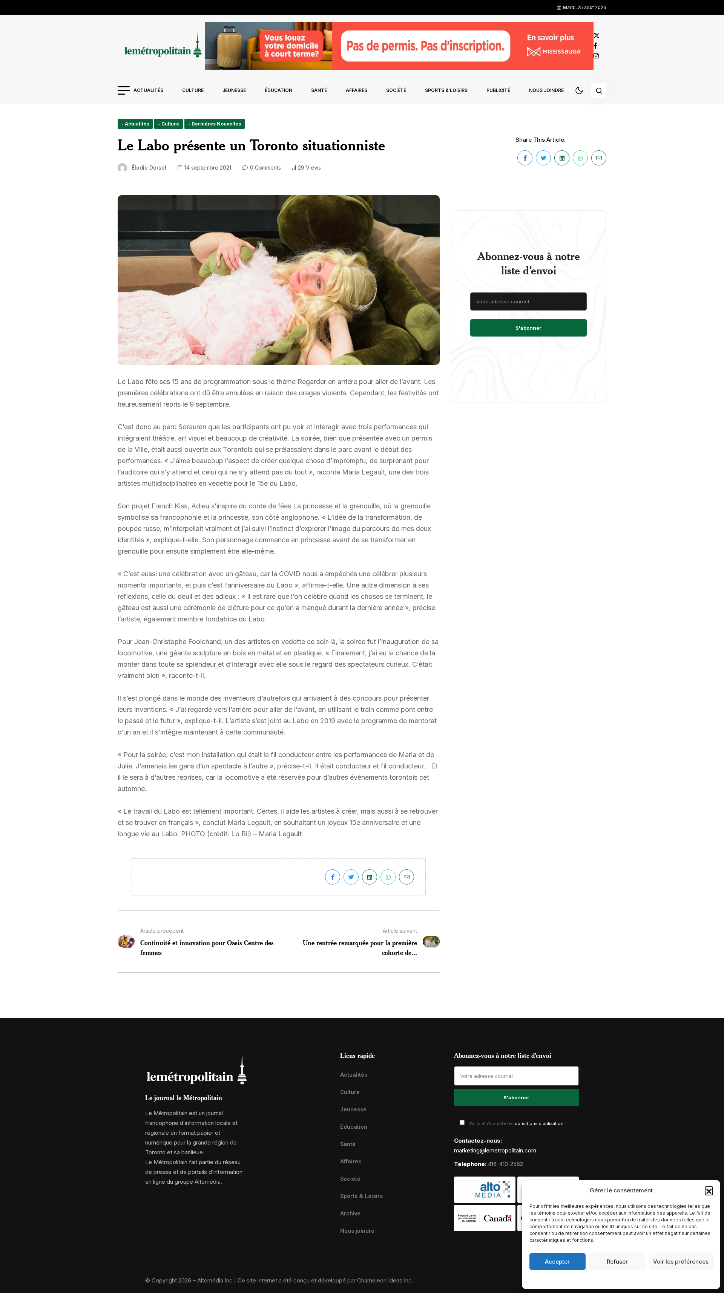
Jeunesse (234, 90)
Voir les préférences (681, 1261)
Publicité (498, 90)
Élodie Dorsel (149, 167)
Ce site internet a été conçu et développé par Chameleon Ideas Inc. (325, 1280)
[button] (709, 1190)
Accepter (557, 1261)
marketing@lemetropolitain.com (495, 1150)
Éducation (278, 90)
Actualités (148, 90)
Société (396, 90)
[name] (161, 45)
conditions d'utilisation (539, 1123)
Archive (350, 1213)
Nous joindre (546, 90)
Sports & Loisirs (446, 90)
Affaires (356, 90)
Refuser (617, 1261)
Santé (319, 90)
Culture (193, 90)
